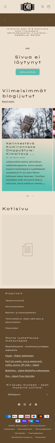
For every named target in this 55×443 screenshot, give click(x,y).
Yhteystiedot (11, 328)
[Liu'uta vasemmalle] (22, 196)
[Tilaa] (47, 395)
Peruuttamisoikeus (14, 306)
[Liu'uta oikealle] (33, 196)
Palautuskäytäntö (24, 429)
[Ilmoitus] (50, 20)
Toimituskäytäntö (35, 433)
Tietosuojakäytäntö (43, 429)
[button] (5, 7)
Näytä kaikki (8, 101)
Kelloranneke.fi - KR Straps (27, 426)
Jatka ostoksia (28, 72)
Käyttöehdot (20, 433)
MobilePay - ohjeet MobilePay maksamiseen (27, 370)
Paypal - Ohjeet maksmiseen (19, 355)
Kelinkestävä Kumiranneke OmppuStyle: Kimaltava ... (21, 148)
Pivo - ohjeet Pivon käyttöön (20, 376)
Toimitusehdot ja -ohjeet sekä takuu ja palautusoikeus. (24, 320)
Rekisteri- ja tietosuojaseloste (20, 312)
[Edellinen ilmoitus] (5, 20)
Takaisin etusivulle (14, 300)
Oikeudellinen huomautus (22, 437)
